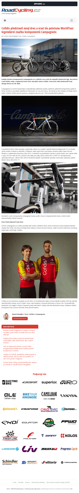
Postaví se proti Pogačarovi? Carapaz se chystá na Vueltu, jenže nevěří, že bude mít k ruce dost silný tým (19, 332)
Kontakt (20, 482)
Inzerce (27, 482)
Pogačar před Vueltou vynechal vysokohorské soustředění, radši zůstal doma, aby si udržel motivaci (18, 340)
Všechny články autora (19, 318)
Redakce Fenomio (62, 489)
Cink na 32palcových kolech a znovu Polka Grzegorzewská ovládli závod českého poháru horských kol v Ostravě (18, 348)
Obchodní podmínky (38, 482)
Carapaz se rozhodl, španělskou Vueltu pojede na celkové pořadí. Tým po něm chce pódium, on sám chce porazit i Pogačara (19, 356)
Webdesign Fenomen (48, 489)
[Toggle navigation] (71, 20)
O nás (14, 482)
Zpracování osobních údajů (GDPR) (58, 482)
